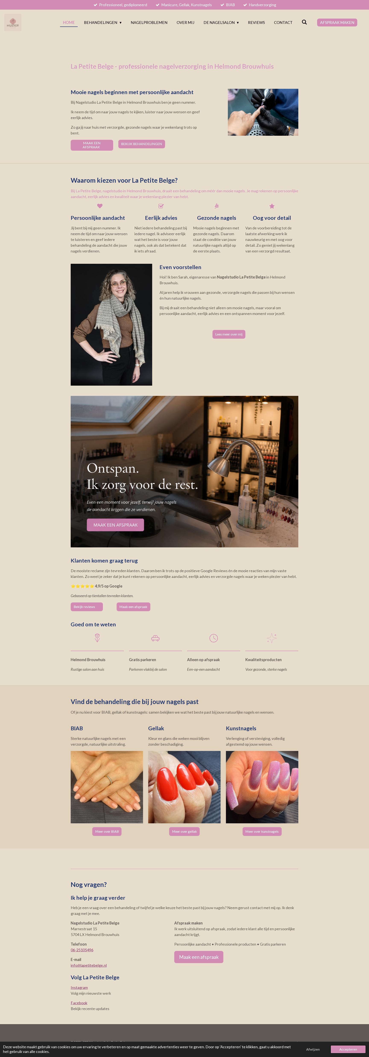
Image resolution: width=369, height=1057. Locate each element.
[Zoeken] (304, 22)
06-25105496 (82, 950)
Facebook (79, 1002)
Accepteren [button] (348, 1049)
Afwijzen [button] (313, 1049)
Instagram (79, 987)
